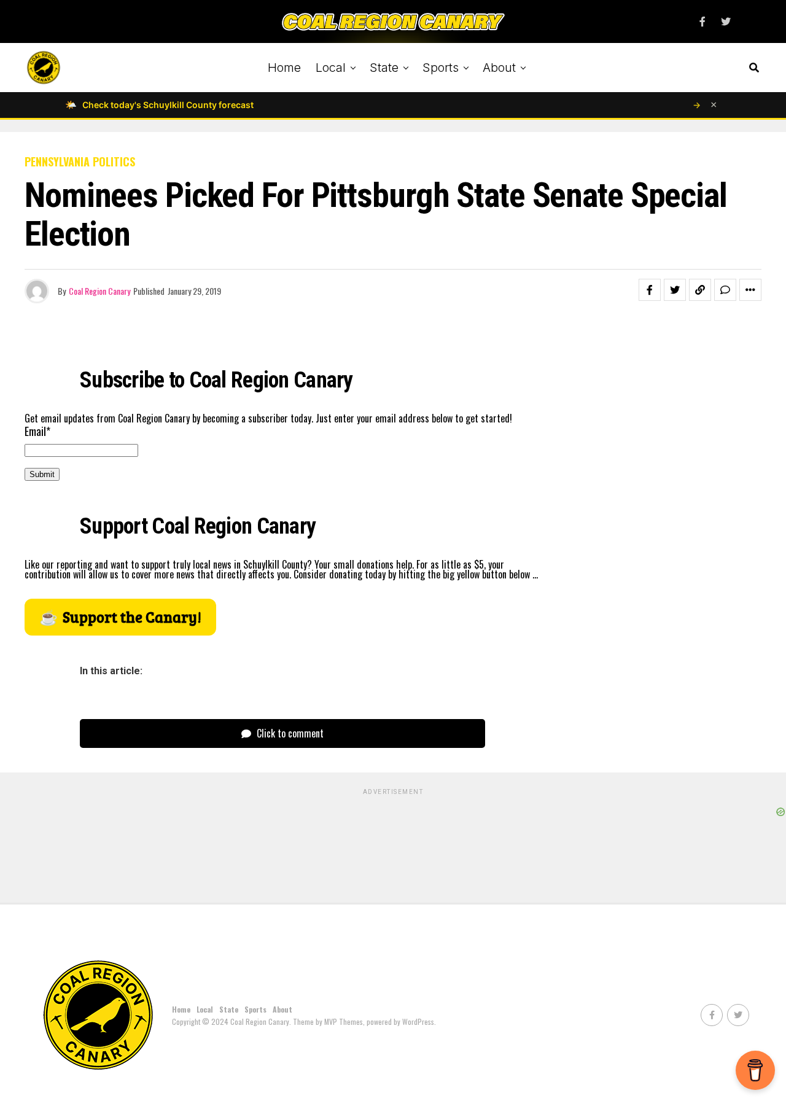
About (499, 67)
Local (331, 67)
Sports (440, 67)
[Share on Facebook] (650, 290)
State (384, 67)
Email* (37, 431)
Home (284, 67)
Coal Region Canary (99, 290)
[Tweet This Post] (675, 290)
